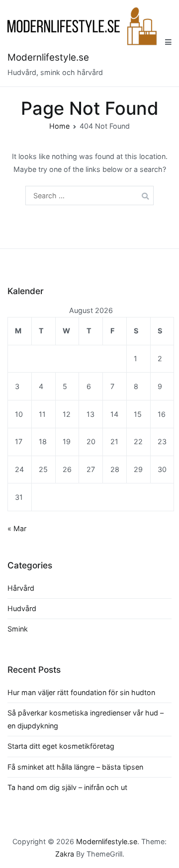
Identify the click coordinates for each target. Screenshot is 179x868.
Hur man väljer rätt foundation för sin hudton (81, 692)
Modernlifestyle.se (48, 57)
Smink (17, 629)
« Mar (16, 528)
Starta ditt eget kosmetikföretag (60, 746)
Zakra (64, 854)
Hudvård (21, 608)
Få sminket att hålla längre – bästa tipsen (75, 767)
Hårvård (20, 588)
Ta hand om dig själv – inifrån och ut (67, 787)
